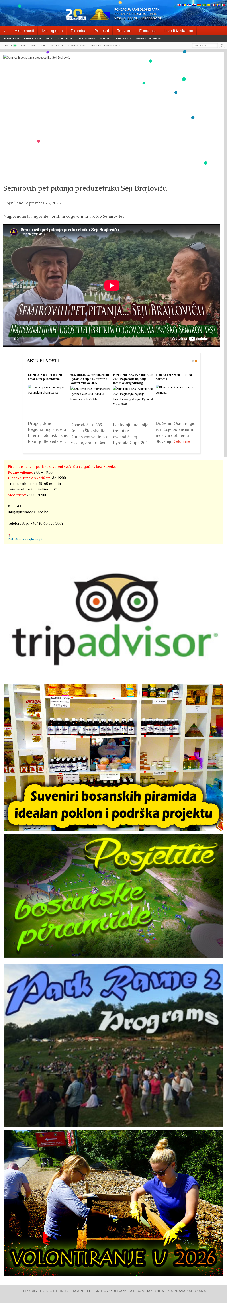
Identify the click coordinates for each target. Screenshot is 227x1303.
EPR (43, 45)
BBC (33, 45)
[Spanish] (208, 5)
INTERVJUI (57, 45)
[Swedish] (218, 5)
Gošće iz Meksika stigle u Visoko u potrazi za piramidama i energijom (44, 379)
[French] (213, 5)
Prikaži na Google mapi (25, 539)
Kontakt (105, 38)
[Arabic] (204, 5)
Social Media (87, 38)
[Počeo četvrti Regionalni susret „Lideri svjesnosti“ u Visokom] (133, 402)
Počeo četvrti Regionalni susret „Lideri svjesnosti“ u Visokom (131, 379)
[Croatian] (194, 5)
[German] (199, 5)
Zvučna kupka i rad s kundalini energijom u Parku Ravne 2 (175, 379)
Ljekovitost (66, 38)
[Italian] (223, 5)
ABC (23, 45)
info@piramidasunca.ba (28, 512)
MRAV (49, 38)
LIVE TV (8, 45)
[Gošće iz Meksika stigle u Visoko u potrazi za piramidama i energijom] (48, 402)
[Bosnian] (184, 5)
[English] (179, 5)
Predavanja (123, 38)
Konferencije (77, 45)
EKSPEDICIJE (11, 38)
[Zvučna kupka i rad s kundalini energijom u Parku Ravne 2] (176, 402)
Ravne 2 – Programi (148, 38)
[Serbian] (189, 5)
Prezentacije (32, 38)
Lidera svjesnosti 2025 (105, 45)
